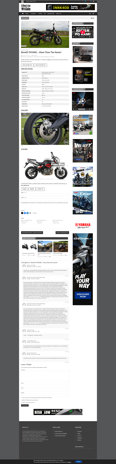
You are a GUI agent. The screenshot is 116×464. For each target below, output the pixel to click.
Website (22, 392)
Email (24, 197)
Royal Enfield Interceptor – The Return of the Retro (32, 232)
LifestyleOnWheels (51, 56)
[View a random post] (93, 13)
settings (69, 462)
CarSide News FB (58, 431)
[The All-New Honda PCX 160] (29, 246)
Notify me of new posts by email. (28, 402)
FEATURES (33, 13)
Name (24, 192)
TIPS (45, 13)
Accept (78, 461)
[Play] (73, 37)
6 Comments (35, 55)
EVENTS (40, 13)
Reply (68, 276)
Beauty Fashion (30, 353)
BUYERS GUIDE (51, 13)
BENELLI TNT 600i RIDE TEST (26, 220)
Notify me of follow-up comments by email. (30, 400)
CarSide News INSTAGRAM (61, 433)
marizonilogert (30, 340)
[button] (67, 129)
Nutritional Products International (35, 277)
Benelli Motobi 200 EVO (41, 220)
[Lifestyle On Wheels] (22, 13)
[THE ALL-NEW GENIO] (60, 246)
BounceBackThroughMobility (43, 56)
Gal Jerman (29, 330)
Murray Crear (30, 265)
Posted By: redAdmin (26, 55)
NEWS (26, 13)
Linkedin (79, 440)
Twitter (78, 433)
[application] (83, 32)
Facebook (79, 431)
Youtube (79, 435)
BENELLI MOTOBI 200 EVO (58, 220)
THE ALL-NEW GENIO (58, 253)
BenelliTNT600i (35, 56)
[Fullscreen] (91, 37)
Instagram (79, 438)
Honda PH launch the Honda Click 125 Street (38, 18)
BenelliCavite (24, 56)
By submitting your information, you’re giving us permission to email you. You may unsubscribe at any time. (44, 202)
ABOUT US (58, 13)
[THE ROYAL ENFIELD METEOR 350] (45, 246)
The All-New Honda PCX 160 (28, 253)
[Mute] (89, 37)
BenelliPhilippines (30, 56)
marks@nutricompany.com (34, 296)
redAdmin (31, 255)
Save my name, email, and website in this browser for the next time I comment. (37, 397)
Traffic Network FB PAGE (60, 435)
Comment (23, 369)
